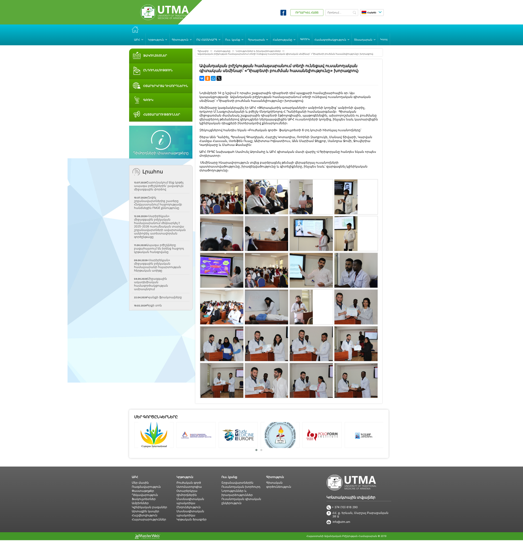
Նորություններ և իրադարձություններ (258, 51)
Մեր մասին (140, 482)
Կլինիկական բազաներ (149, 507)
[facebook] (283, 14)
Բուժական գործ (189, 482)
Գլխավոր (203, 51)
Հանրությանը (222, 51)
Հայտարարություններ (149, 519)
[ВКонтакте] (201, 78)
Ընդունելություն (189, 507)
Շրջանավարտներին (237, 482)
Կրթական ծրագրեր (192, 519)
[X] (219, 78)
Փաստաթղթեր (143, 490)
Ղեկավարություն (145, 495)
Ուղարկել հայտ (306, 12)
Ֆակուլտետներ (144, 499)
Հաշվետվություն (144, 515)
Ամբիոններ (140, 503)
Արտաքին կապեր (145, 511)
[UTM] (164, 19)
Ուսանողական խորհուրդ (240, 486)
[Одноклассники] (207, 78)
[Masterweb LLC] (147, 537)
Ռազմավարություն (146, 486)
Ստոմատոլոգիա (189, 486)
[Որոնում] (354, 13)
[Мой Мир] (213, 78)
